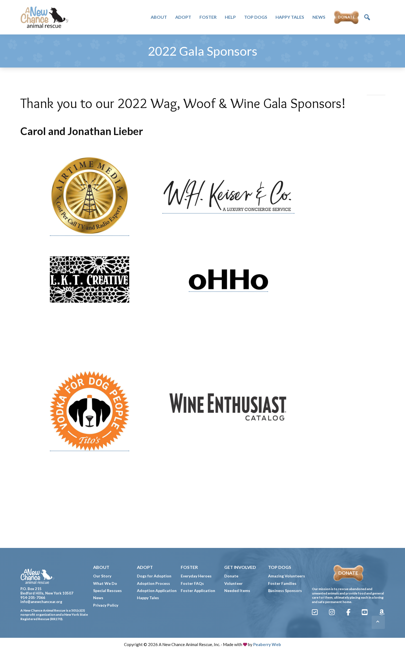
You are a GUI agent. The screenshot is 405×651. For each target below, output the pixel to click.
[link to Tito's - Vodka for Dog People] (89, 411)
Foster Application (198, 590)
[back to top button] (378, 622)
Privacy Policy (105, 605)
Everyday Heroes (196, 576)
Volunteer (233, 583)
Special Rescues (107, 590)
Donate (231, 576)
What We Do (105, 583)
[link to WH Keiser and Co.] (228, 195)
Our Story (102, 576)
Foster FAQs (192, 583)
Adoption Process (153, 583)
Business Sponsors (285, 590)
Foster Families (282, 583)
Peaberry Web (267, 644)
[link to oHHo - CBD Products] (228, 279)
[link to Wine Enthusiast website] (228, 411)
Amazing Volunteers (286, 576)
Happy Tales (148, 597)
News (98, 597)
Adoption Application (157, 590)
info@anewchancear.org (41, 601)
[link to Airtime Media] (89, 195)
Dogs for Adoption (154, 576)
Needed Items (237, 590)
